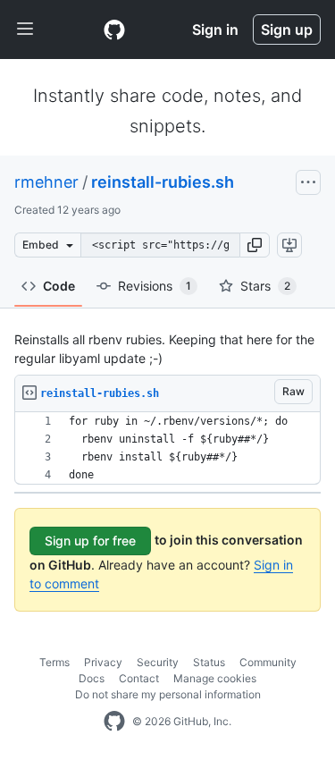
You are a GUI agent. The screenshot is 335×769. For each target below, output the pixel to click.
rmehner (46, 182)
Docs (92, 678)
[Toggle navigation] (25, 29)
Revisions (154, 285)
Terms (54, 662)
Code (59, 285)
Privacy (103, 662)
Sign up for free (90, 540)
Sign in (215, 29)
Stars (265, 285)
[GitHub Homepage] (114, 721)
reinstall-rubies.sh (162, 182)
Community (268, 662)
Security (158, 662)
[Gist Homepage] (114, 29)
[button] (254, 245)
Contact (139, 678)
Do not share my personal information (168, 694)
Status (209, 662)
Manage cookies (214, 678)
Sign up (287, 29)
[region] (167, 448)
